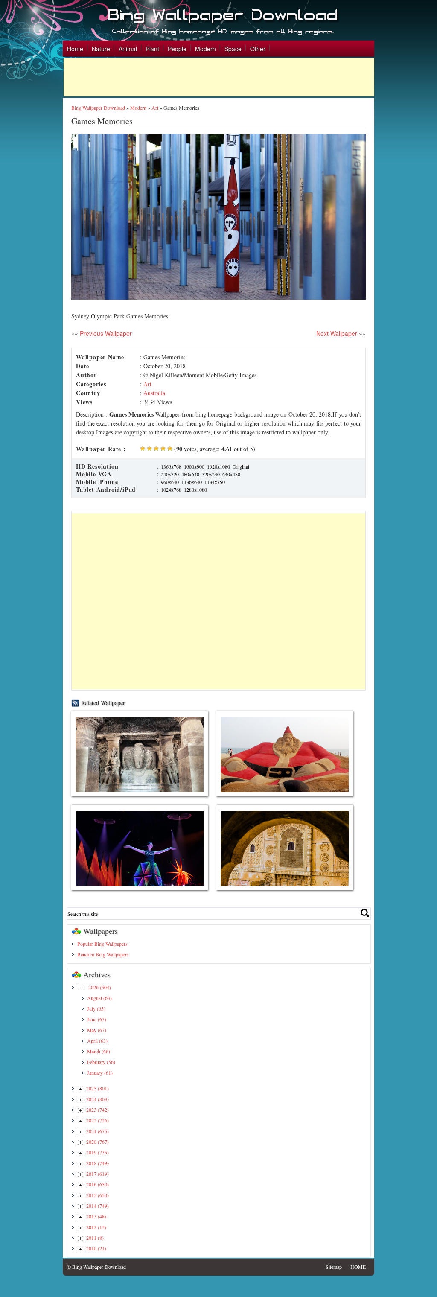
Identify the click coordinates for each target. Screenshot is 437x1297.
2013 (96, 1216)
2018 (97, 1163)
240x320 (170, 474)
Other (257, 48)
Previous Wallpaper (105, 333)
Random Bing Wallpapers (103, 954)
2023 (97, 1109)
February (101, 1061)
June (96, 1019)
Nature (101, 48)
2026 (99, 987)
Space (233, 48)
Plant (152, 48)
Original (241, 466)
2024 (97, 1099)
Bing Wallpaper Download (98, 107)
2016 (97, 1184)
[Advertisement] (219, 77)
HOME (358, 1266)
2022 (97, 1120)
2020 (97, 1141)
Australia (154, 393)
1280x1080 (195, 489)
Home (75, 48)
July (96, 1008)
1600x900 (194, 466)
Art (154, 107)
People (177, 48)
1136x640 (191, 481)
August (99, 997)
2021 (97, 1131)
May (96, 1029)
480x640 (190, 474)
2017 (97, 1173)
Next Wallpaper (336, 333)
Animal (128, 48)
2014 (97, 1205)
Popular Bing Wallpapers (102, 943)
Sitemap (334, 1266)
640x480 (231, 474)
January (100, 1072)
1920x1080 (218, 466)
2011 (95, 1237)
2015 (97, 1195)
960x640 (170, 481)
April (97, 1040)
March (98, 1051)
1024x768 (171, 489)
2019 (97, 1152)
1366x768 (171, 466)
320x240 (211, 474)
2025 (97, 1088)
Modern (205, 48)
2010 (96, 1248)
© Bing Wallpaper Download (96, 1266)
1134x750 (214, 481)
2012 (96, 1227)
